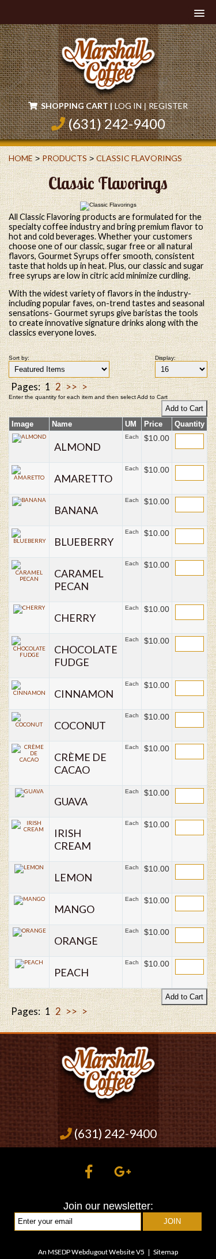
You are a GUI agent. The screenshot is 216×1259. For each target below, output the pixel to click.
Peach (71, 972)
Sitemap (165, 1251)
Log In (128, 106)
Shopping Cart (74, 106)
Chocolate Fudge (86, 655)
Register (168, 106)
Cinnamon (83, 693)
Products (64, 158)
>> (71, 387)
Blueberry (83, 541)
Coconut (80, 725)
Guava (71, 801)
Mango (74, 909)
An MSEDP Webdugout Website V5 (91, 1251)
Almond (77, 446)
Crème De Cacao (80, 763)
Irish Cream (72, 839)
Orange (76, 940)
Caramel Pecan (79, 579)
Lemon (73, 877)
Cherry (75, 617)
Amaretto (83, 478)
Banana (76, 510)
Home (21, 158)
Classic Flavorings (139, 158)
